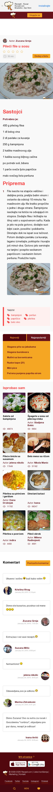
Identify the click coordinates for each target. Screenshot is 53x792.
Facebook (8, 781)
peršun (32, 315)
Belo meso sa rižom (39, 450)
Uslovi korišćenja (41, 772)
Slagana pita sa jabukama (21, 346)
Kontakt (22, 774)
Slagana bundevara (18, 352)
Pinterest (44, 781)
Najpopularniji (38, 337)
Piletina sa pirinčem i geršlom (14, 489)
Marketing (13, 774)
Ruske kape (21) (16, 362)
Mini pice (12, 368)
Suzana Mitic (22, 648)
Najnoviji (14, 337)
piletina (31, 318)
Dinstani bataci (39, 489)
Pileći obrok (39, 527)
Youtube (25, 781)
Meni (26, 788)
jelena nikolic (31, 675)
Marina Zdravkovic (25, 702)
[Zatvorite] (2, 6)
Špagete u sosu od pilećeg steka (39, 411)
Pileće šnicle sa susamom (14, 450)
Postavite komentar (38, 563)
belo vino (15, 322)
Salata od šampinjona (14, 411)
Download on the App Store (18, 764)
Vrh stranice (25, 756)
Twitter (17, 781)
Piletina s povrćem (14, 527)
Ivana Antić (32, 737)
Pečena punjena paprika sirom (24, 373)
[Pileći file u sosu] (28, 279)
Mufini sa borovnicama (19, 357)
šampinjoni (16, 315)
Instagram (35, 781)
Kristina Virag (22, 589)
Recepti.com (5, 773)
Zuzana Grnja (23, 40)
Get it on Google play (36, 764)
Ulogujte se (34, 15)
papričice (15, 318)
